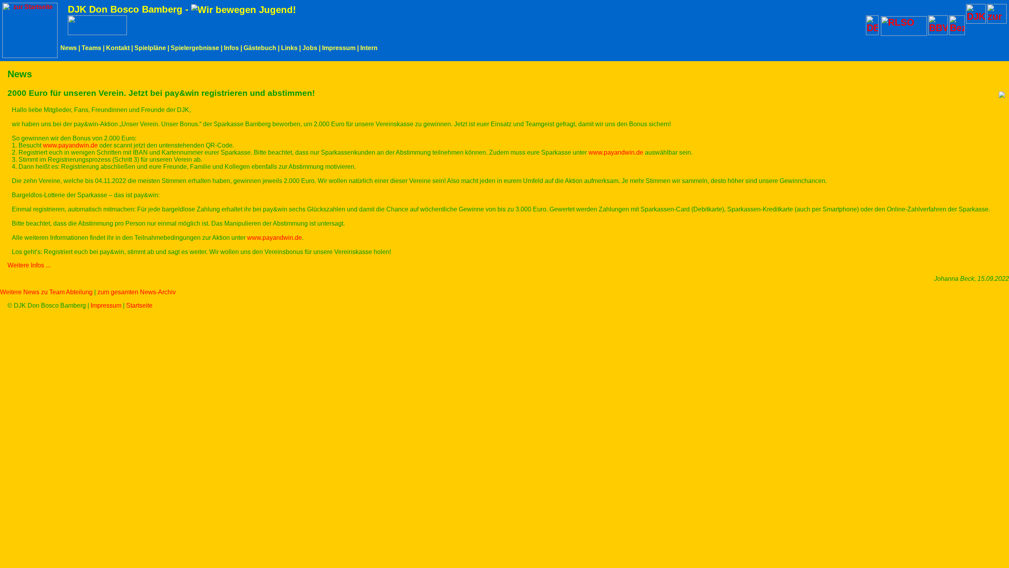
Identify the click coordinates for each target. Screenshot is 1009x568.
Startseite (139, 305)
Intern (369, 48)
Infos (231, 48)
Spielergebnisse (195, 48)
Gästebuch (260, 48)
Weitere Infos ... (28, 265)
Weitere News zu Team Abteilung (46, 292)
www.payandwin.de (70, 145)
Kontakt (118, 48)
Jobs (309, 48)
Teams (91, 48)
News (68, 48)
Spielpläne (150, 48)
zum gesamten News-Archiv (136, 292)
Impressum (339, 48)
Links (289, 48)
